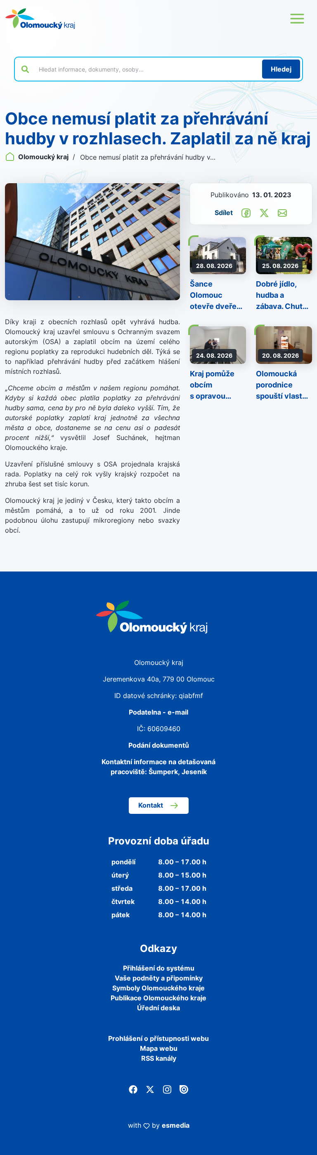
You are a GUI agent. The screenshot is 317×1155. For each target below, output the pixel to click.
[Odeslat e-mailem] (282, 212)
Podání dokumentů (158, 745)
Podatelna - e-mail (158, 712)
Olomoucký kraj (43, 157)
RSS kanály (158, 1058)
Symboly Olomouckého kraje (158, 988)
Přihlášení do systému (158, 968)
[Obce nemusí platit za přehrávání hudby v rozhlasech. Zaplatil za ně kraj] (92, 241)
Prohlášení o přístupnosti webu (158, 1038)
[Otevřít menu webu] (297, 18)
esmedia (175, 1125)
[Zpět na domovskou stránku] (40, 18)
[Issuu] (184, 1089)
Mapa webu (158, 1048)
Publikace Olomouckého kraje (158, 998)
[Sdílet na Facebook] (246, 212)
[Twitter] (150, 1089)
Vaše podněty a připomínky (159, 978)
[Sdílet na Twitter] (264, 212)
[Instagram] (167, 1089)
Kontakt (150, 805)
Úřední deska (158, 1008)
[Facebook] (133, 1089)
